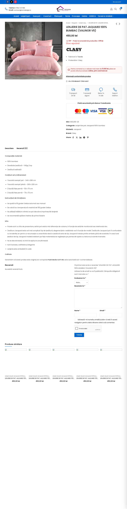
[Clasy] (74, 50)
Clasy (74, 133)
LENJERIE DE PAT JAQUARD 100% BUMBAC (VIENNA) (70, 378)
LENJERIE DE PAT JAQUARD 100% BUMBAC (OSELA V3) (23, 378)
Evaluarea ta (80, 278)
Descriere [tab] (9, 148)
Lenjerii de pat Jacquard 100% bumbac (83, 23)
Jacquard (77, 129)
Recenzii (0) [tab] (22, 148)
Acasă (68, 23)
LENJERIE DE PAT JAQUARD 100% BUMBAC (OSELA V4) (95, 378)
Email (102, 310)
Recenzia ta (79, 286)
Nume (77, 310)
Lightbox (58, 73)
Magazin (74, 23)
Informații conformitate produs (78, 76)
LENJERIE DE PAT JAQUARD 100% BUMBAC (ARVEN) (46, 378)
